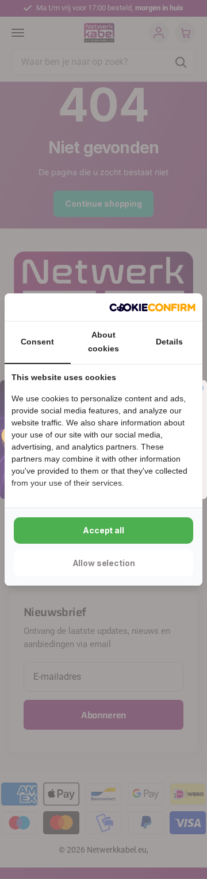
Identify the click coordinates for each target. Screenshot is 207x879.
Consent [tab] (37, 341)
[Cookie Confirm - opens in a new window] (152, 307)
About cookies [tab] (103, 341)
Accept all (103, 530)
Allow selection (103, 563)
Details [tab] (169, 341)
